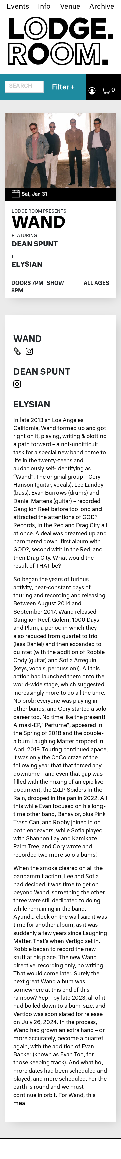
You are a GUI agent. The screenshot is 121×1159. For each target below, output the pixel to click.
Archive (101, 6)
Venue (70, 6)
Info (44, 6)
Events (18, 6)
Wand (39, 222)
